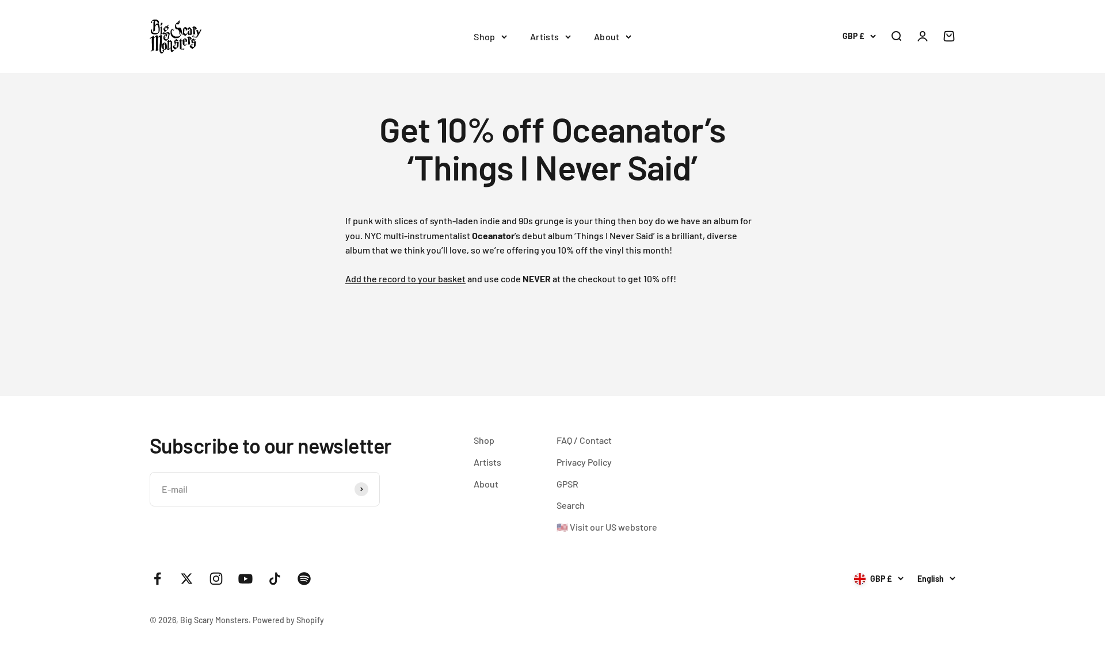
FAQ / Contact (584, 440)
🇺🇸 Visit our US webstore (607, 526)
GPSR (567, 483)
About (607, 36)
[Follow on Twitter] (187, 578)
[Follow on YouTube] (245, 578)
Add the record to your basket (405, 278)
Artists (544, 36)
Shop (485, 36)
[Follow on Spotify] (304, 578)
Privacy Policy (584, 461)
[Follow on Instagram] (216, 578)
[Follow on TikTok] (275, 578)
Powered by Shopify (288, 620)
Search (571, 505)
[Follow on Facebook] (157, 578)
